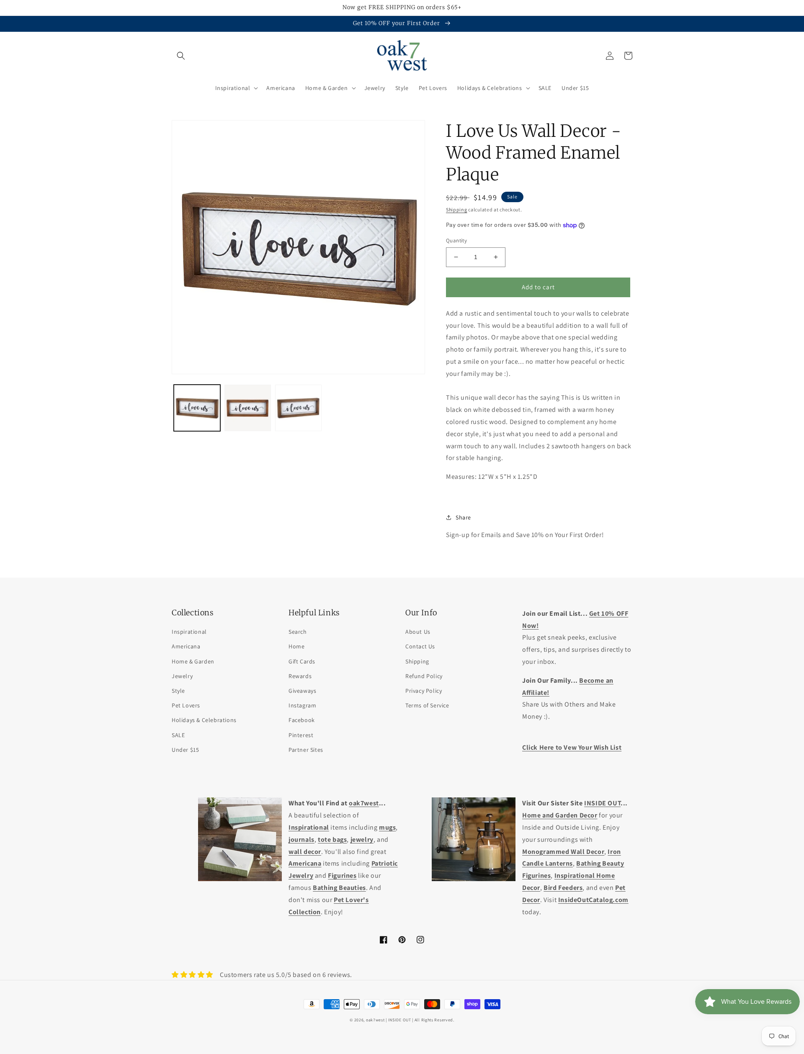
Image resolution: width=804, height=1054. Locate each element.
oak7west (375, 1020)
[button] (181, 55)
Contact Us (420, 646)
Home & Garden (193, 661)
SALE (178, 735)
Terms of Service (427, 705)
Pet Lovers (186, 705)
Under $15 (185, 749)
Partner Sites (306, 749)
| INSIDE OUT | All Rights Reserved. (420, 1020)
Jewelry (182, 676)
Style (178, 690)
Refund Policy (424, 676)
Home (296, 646)
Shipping (456, 209)
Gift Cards (302, 661)
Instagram (302, 705)
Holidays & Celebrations (204, 720)
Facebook (302, 720)
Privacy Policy (423, 690)
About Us (417, 631)
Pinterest (301, 735)
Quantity (456, 240)
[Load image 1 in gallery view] (197, 408)
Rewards (300, 676)
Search (298, 631)
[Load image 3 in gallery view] (298, 408)
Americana (186, 646)
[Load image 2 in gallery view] (247, 408)
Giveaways (302, 690)
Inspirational (189, 631)
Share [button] (463, 517)
